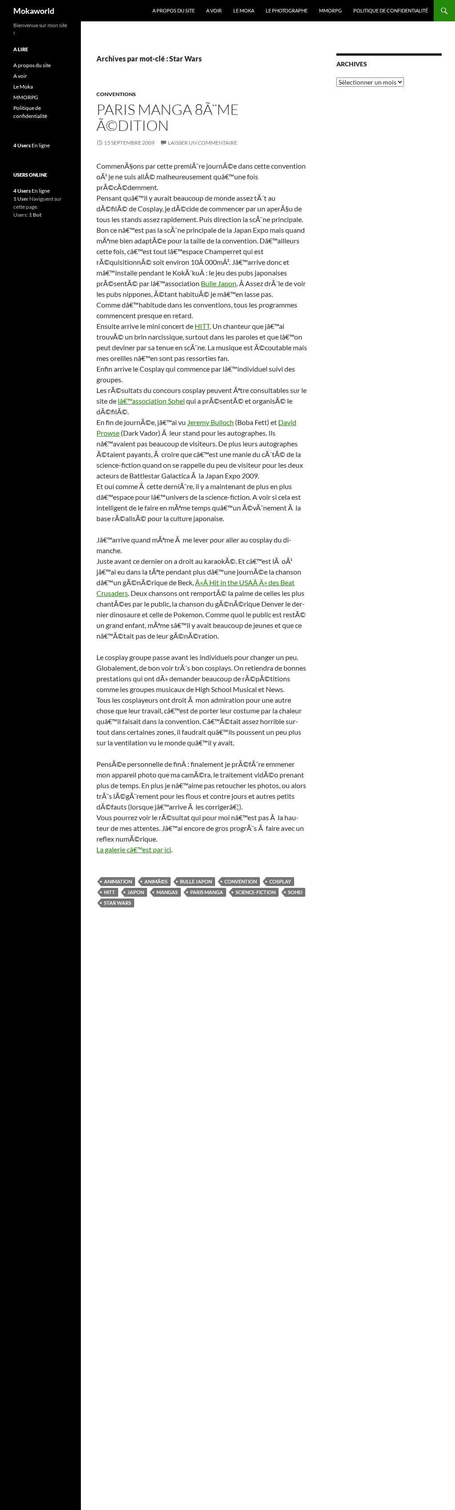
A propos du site (173, 10)
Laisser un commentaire (202, 142)
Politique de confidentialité (390, 10)
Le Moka (243, 10)
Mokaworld (33, 11)
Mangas (167, 892)
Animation (118, 881)
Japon (136, 892)
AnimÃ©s (156, 881)
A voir (214, 10)
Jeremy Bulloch (210, 422)
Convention (240, 881)
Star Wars (117, 903)
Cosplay (280, 881)
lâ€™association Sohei (151, 401)
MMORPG (330, 10)
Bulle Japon (218, 283)
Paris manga (206, 892)
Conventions (116, 94)
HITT (202, 326)
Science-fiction (255, 892)
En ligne (31, 145)
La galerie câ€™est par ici (133, 849)
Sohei (295, 892)
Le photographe (286, 10)
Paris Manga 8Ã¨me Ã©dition (167, 117)
